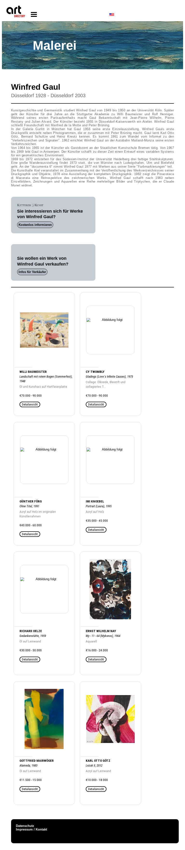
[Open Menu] (34, 15)
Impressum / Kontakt (31, 829)
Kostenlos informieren (35, 225)
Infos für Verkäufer (32, 272)
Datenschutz (25, 826)
